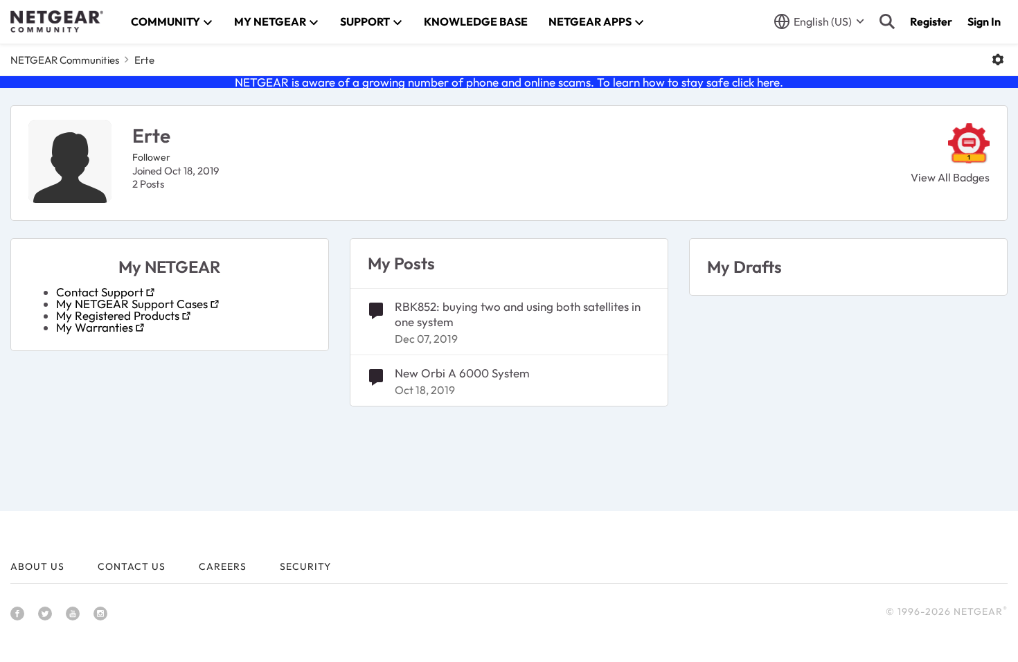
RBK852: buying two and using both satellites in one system (518, 314)
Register (931, 21)
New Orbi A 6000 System (462, 373)
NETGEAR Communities (64, 59)
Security (305, 566)
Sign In (984, 21)
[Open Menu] (998, 59)
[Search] (887, 21)
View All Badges (950, 177)
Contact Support (99, 292)
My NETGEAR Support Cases (132, 303)
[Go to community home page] (56, 21)
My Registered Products (117, 315)
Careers (223, 566)
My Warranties (94, 327)
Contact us (132, 566)
